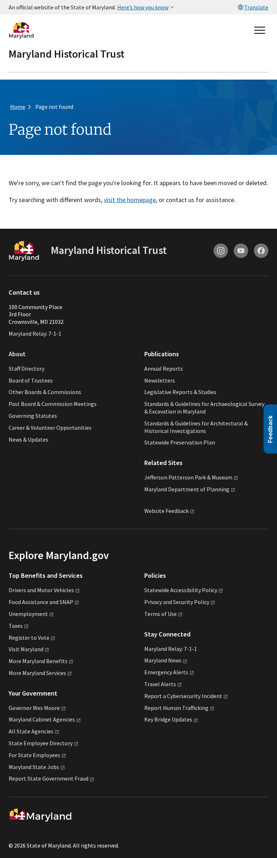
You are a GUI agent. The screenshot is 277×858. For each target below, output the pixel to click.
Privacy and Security (176, 601)
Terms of (160, 613)
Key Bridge (168, 719)
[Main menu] (259, 30)
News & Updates (28, 439)
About (17, 354)
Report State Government (48, 778)
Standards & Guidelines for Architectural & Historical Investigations (196, 427)
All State (31, 731)
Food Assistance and (41, 601)
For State (34, 755)
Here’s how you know (142, 7)
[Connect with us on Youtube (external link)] (241, 250)
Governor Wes (34, 707)
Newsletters (159, 380)
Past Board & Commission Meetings (53, 403)
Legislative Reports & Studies (180, 392)
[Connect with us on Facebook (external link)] (261, 250)
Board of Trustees (31, 380)
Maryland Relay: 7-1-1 (35, 333)
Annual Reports (163, 368)
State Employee (40, 743)
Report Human (176, 707)
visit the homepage (130, 200)
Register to (29, 637)
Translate (256, 7)
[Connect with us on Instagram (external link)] (221, 250)
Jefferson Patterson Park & (188, 477)
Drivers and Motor (41, 590)
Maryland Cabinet (42, 719)
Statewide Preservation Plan (179, 442)
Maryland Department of (186, 489)
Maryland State (34, 766)
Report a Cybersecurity (183, 696)
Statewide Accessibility (180, 590)
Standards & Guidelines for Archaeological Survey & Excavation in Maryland (204, 407)
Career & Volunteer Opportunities (50, 427)
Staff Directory (26, 368)
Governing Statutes (33, 415)
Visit (26, 649)
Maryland (162, 660)
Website (166, 511)
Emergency (166, 672)
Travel (160, 684)
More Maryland (38, 661)
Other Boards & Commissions (45, 392)
